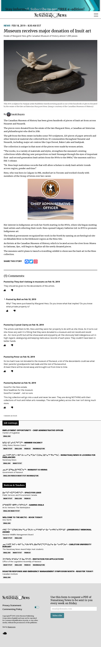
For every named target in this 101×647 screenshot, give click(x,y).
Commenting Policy (12, 609)
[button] (4, 633)
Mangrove (11, 627)
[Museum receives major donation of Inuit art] (50, 70)
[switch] (36, 607)
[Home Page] (50, 15)
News (7, 25)
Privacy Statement (11, 605)
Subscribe (57, 615)
